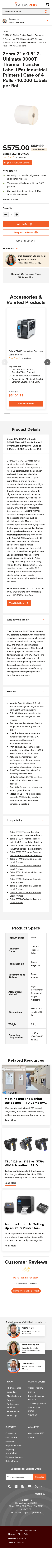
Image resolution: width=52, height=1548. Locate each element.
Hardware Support (14, 1457)
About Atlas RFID (36, 1433)
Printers (11, 1400)
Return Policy (12, 1461)
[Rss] (9, 1486)
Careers (32, 1437)
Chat (40, 263)
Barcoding (12, 1392)
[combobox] (19, 11)
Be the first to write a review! (26, 1291)
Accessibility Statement (17, 1538)
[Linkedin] (16, 1486)
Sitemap (11, 1534)
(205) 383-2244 (26, 263)
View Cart (32, 1415)
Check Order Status (34, 1409)
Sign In (31, 1392)
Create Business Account (36, 1398)
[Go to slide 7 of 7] (5, 362)
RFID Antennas (14, 1388)
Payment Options (14, 1445)
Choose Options (26, 403)
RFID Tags (12, 1415)
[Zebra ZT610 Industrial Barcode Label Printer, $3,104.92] (26, 328)
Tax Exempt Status (37, 1403)
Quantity (7, 208)
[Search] (46, 11)
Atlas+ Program (35, 1388)
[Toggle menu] (4, 4)
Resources (11, 1441)
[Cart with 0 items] (47, 4)
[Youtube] (29, 1486)
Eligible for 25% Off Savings (17, 163)
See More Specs (10, 199)
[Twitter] (36, 1486)
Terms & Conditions (16, 1543)
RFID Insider (11, 1437)
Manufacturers (14, 1396)
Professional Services (13, 1406)
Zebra (6, 153)
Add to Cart (22, 224)
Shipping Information (11, 1451)
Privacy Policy (23, 1534)
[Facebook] (22, 1486)
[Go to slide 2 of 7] (47, 362)
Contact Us (11, 1433)
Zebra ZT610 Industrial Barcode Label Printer (26, 353)
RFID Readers (13, 1411)
